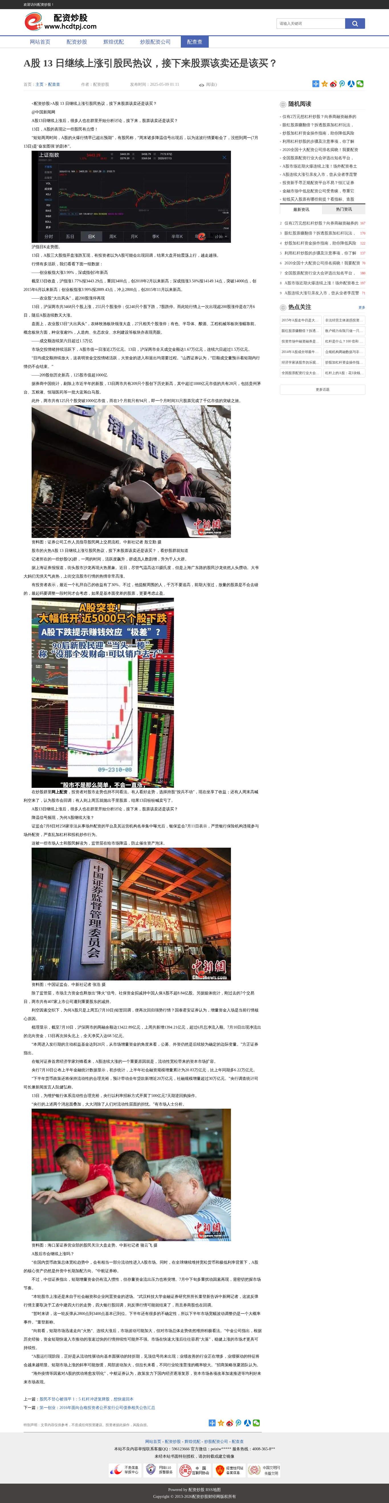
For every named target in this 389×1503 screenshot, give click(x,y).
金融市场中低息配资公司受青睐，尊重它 (318, 191)
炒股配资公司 (155, 42)
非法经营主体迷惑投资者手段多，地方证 (344, 320)
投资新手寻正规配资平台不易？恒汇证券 (318, 183)
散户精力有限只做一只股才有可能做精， (344, 331)
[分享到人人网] (351, 83)
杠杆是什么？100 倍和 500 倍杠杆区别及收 (344, 341)
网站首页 (40, 42)
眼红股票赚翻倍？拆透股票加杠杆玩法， (318, 125)
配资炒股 (77, 42)
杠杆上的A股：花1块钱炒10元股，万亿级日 (344, 373)
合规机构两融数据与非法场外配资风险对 (344, 352)
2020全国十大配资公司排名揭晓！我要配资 (320, 150)
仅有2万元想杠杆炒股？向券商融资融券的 (319, 117)
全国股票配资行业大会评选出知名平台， (318, 158)
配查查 (194, 42)
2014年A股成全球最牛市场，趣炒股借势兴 (301, 352)
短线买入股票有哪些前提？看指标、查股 (318, 199)
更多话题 (322, 389)
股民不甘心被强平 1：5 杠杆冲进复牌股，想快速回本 (87, 1399)
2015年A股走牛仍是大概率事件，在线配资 (301, 320)
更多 (362, 307)
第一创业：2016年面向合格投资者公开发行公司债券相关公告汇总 (97, 1408)
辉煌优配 (113, 42)
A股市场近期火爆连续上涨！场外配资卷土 (319, 166)
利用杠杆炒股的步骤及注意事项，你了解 (318, 141)
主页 (40, 84)
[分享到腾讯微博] (342, 83)
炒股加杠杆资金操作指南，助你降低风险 (318, 133)
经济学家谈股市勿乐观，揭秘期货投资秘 (301, 362)
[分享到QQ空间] (324, 83)
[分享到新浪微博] (333, 83)
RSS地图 (213, 1490)
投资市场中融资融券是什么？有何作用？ (301, 341)
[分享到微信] (360, 83)
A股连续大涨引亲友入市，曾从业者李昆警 (319, 174)
